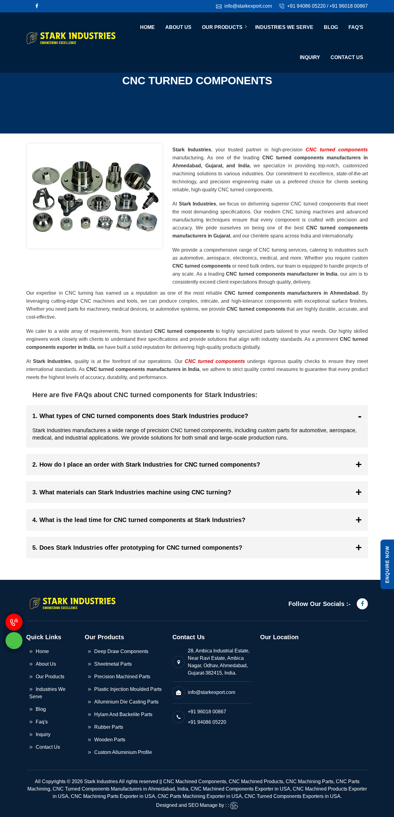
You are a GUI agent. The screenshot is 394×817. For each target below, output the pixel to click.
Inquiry (310, 57)
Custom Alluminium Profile (123, 752)
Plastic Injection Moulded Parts (128, 689)
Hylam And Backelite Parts (123, 714)
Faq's (355, 27)
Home (147, 27)
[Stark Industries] (73, 42)
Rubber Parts (108, 727)
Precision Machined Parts (122, 676)
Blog (331, 27)
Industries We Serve (284, 27)
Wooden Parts (109, 739)
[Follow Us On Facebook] (36, 6)
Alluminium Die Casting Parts (126, 701)
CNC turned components (337, 149)
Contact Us (347, 57)
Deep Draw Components (121, 651)
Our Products (222, 27)
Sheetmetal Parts (113, 664)
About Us (178, 27)
